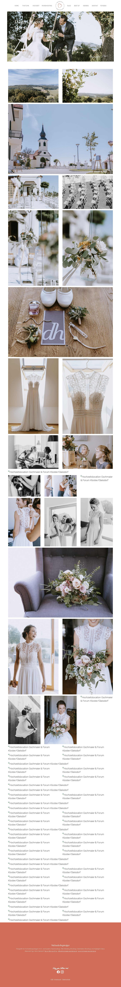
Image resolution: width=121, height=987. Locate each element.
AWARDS (86, 6)
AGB (52, 979)
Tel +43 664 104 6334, (50, 951)
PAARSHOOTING (47, 6)
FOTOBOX (103, 6)
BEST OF (77, 6)
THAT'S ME (25, 6)
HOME (17, 6)
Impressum (57, 979)
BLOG (69, 6)
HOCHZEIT (36, 6)
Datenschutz (66, 979)
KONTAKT (95, 6)
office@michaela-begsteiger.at (67, 951)
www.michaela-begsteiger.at (87, 951)
